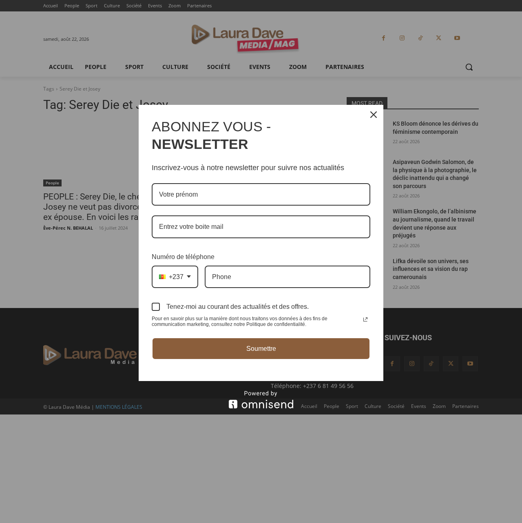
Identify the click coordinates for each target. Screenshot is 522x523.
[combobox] (175, 277)
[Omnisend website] (261, 399)
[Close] (373, 114)
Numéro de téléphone (183, 256)
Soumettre (261, 348)
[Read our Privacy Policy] (365, 319)
